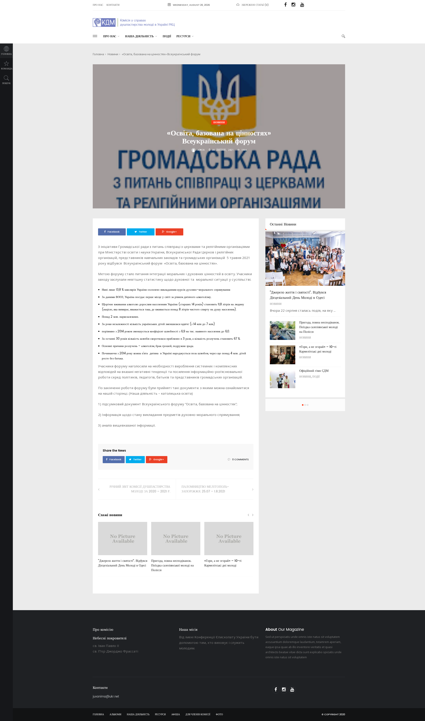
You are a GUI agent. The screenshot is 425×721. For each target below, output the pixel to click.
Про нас (98, 5)
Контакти (113, 5)
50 (106, 556)
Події (167, 36)
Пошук (6, 83)
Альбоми (115, 715)
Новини (113, 54)
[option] (122, 547)
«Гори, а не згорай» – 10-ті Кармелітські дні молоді (222, 563)
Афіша (175, 715)
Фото (219, 715)
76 (213, 556)
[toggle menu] (95, 36)
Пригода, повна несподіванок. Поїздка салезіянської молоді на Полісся (172, 565)
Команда (6, 69)
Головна (6, 54)
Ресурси (183, 36)
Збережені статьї (252, 5)
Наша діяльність (139, 36)
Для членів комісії (197, 715)
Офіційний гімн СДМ (313, 370)
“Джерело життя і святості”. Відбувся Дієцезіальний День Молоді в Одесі (122, 563)
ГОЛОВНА (98, 715)
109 (160, 556)
